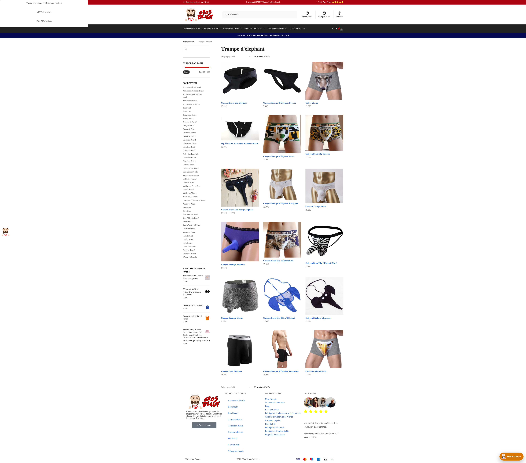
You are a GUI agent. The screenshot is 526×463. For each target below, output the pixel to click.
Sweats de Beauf (189, 232)
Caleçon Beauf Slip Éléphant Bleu (278, 261)
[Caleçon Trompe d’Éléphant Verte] (282, 134)
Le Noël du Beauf (190, 179)
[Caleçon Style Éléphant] (240, 349)
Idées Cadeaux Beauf (191, 175)
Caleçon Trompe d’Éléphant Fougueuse (281, 371)
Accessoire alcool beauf (192, 87)
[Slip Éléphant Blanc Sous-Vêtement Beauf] (240, 127)
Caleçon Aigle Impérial (315, 371)
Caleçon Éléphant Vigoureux (318, 318)
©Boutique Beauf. (193, 459)
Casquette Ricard (189, 140)
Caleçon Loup (311, 103)
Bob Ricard (187, 111)
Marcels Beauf (188, 190)
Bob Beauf (187, 108)
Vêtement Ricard (189, 254)
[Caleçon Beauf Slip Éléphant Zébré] (324, 241)
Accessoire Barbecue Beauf (193, 91)
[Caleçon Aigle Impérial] (324, 349)
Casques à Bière (189, 129)
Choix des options (240, 112)
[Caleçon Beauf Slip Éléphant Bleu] (282, 240)
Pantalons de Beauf (190, 197)
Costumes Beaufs (189, 161)
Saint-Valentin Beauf (191, 218)
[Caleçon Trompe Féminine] (240, 241)
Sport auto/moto (189, 229)
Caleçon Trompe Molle (315, 206)
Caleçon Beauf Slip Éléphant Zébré (321, 263)
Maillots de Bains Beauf (192, 186)
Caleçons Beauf (189, 126)
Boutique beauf (188, 42)
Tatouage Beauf (189, 250)
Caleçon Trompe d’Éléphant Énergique (280, 203)
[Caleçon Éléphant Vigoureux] (324, 296)
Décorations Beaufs (190, 172)
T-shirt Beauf (188, 236)
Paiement (339, 17)
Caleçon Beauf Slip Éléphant (234, 103)
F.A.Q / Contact (324, 17)
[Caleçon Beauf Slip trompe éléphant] (240, 188)
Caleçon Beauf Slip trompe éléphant (237, 210)
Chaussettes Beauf (190, 143)
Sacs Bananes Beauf (190, 215)
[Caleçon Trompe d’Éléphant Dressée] (282, 81)
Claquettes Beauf (189, 151)
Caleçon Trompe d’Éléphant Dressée (279, 103)
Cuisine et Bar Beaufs (191, 168)
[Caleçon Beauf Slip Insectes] (324, 133)
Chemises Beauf (189, 147)
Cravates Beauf (188, 165)
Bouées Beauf (188, 119)
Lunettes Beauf (188, 183)
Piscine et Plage (189, 204)
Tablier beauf (188, 239)
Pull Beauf (187, 207)
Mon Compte (307, 17)
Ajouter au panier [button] (240, 273)
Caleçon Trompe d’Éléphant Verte (278, 156)
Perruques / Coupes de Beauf (194, 200)
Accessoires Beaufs (190, 101)
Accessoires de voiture (191, 104)
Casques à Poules (189, 133)
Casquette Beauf (189, 136)
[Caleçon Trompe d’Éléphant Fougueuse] (282, 349)
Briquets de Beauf (190, 122)
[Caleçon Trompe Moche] (240, 296)
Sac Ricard (187, 211)
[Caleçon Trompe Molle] (324, 186)
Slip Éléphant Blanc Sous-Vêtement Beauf (239, 143)
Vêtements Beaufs (190, 257)
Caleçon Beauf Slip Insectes (317, 154)
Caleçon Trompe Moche (232, 318)
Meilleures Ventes (189, 193)
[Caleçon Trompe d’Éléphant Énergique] (282, 184)
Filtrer (186, 72)
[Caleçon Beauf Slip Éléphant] (240, 81)
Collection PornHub (190, 154)
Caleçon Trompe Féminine (233, 264)
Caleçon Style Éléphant (231, 371)
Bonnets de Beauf (189, 115)
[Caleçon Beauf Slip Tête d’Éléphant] (282, 296)
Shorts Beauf (188, 222)
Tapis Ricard (187, 243)
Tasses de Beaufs (189, 247)
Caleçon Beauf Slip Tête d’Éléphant (279, 318)
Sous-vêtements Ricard (191, 225)
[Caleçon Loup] (324, 81)
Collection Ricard (189, 158)
